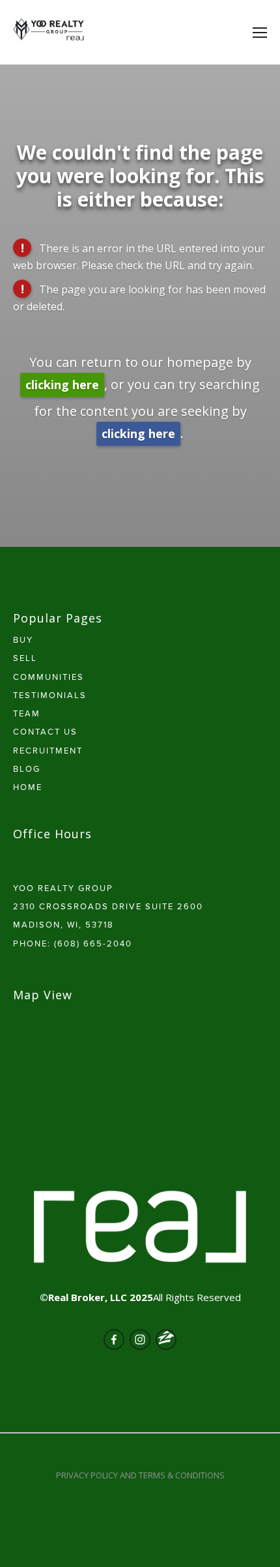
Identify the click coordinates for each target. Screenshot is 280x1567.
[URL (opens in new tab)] (166, 1339)
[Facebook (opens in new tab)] (114, 1339)
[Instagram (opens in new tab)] (140, 1339)
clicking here (62, 384)
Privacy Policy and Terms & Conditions (140, 1475)
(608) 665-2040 (93, 943)
